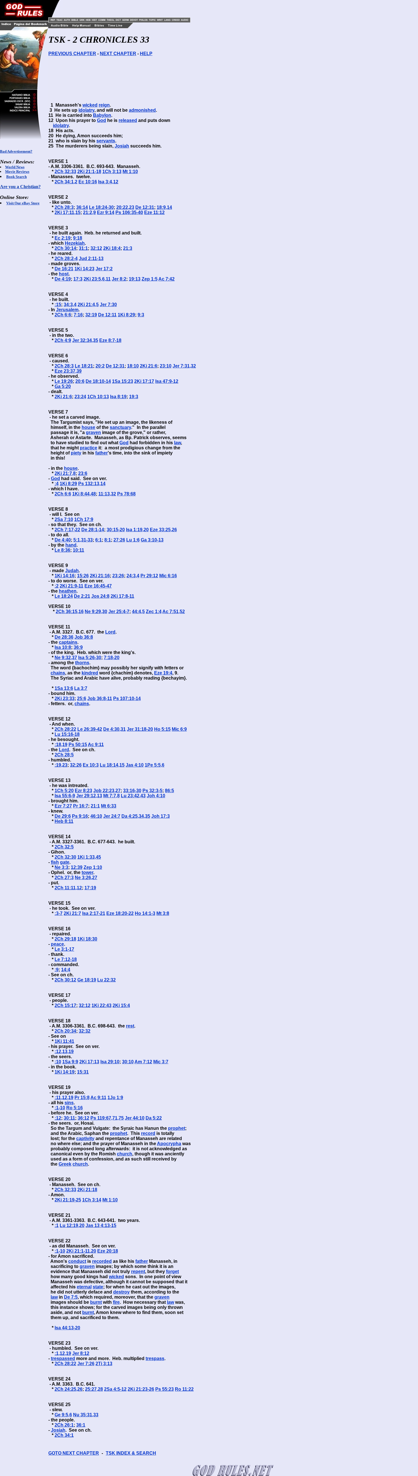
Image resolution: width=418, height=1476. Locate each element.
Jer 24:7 (111, 816)
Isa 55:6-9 (65, 795)
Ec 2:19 (63, 238)
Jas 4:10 (135, 765)
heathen (67, 591)
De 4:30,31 (114, 729)
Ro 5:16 (74, 1107)
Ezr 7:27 (63, 806)
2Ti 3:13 (104, 1363)
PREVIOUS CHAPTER (72, 53)
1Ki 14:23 (84, 268)
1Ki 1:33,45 (89, 857)
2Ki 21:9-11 (71, 586)
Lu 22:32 (106, 979)
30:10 (128, 1061)
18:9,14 (164, 207)
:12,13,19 (64, 1051)
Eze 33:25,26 (163, 529)
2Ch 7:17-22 (67, 529)
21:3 (127, 248)
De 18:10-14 (98, 381)
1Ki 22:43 (101, 1005)
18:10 (133, 366)
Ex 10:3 (91, 765)
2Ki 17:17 (144, 381)
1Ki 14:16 (65, 575)
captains (68, 642)
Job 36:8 (84, 637)
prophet (176, 1128)
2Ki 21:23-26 (141, 1389)
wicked (90, 105)
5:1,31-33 (83, 539)
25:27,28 (94, 1389)
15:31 (83, 1072)
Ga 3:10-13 (152, 539)
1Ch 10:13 (98, 396)
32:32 (84, 1031)
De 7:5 (71, 1297)
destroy (121, 1292)
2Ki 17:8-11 (122, 596)
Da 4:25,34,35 (135, 816)
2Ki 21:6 (148, 366)
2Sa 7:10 (64, 519)
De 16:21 (64, 268)
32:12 (96, 248)
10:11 (78, 550)
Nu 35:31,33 (85, 1414)
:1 (57, 1225)
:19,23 (61, 765)
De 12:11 (107, 314)
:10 (58, 1061)
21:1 (95, 806)
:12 (58, 1118)
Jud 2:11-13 (91, 258)
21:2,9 (89, 212)
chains (58, 672)
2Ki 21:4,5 (88, 304)
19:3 (133, 396)
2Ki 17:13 (89, 1061)
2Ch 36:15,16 (70, 611)
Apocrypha (169, 1143)
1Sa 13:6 (64, 688)
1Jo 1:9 (115, 1097)
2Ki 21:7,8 (65, 473)
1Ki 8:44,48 (84, 493)
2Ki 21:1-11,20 (81, 1251)
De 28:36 (64, 637)
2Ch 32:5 (64, 846)
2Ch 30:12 (65, 979)
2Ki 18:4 (112, 248)
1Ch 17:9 (83, 519)
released (128, 120)
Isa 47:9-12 (166, 381)
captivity (85, 1138)
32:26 (76, 765)
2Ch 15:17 (65, 1005)
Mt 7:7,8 (111, 795)
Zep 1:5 (150, 279)
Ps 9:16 (80, 816)
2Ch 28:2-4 (66, 258)
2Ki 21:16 (100, 575)
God (101, 120)
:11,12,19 (64, 1097)
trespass (155, 1358)
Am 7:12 (143, 1061)
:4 (57, 483)
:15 (58, 304)
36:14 (82, 207)
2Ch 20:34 (65, 1031)
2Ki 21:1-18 (89, 171)
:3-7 (59, 913)
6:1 (98, 539)
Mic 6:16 (168, 575)
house (88, 427)
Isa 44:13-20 (67, 1327)
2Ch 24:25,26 (68, 1389)
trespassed (63, 1358)
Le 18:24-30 (101, 207)
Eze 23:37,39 (68, 371)
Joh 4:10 (156, 795)
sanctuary (120, 427)
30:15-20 (116, 529)
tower (87, 872)
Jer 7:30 (108, 304)
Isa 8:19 (118, 396)
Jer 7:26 (85, 1363)
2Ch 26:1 (64, 1425)
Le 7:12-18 (66, 959)
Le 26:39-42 (89, 729)
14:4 (65, 969)
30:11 (69, 1118)
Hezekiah (75, 243)
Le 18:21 (84, 366)
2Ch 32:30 (65, 857)
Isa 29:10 (109, 1061)
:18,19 (61, 744)
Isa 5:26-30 (89, 657)
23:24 (80, 396)
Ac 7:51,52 (173, 611)
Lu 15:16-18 (67, 734)
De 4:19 (63, 279)
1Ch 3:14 (91, 1199)
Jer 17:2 (104, 268)
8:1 (107, 539)
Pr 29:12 (149, 575)
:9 (57, 969)
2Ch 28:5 (64, 754)
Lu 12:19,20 (72, 1225)
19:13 (134, 279)
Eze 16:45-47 (98, 586)
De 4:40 (63, 539)
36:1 (80, 1425)
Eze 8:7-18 (110, 340)
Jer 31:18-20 (140, 729)
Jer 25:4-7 (118, 611)
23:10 (165, 366)
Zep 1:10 (93, 867)
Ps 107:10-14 (127, 698)
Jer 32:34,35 (85, 340)
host (64, 273)
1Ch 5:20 (64, 790)
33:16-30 (132, 790)
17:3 (77, 279)
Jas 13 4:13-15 (101, 1225)
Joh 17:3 (160, 816)
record (148, 1133)
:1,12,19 (63, 1353)
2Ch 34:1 (64, 1435)
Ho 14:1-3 (145, 913)
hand (70, 545)
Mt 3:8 (162, 913)
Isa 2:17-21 (93, 913)
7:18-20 (111, 657)
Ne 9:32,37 (66, 657)
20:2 (100, 366)
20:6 (79, 381)
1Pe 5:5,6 (154, 765)
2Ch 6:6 (63, 314)
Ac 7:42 (166, 279)
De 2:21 (82, 596)
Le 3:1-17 (64, 949)
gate (64, 862)
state (98, 1286)
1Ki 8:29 (126, 314)
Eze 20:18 (107, 1251)
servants (105, 140)
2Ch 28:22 (65, 729)
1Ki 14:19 (65, 1072)
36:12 (83, 1118)
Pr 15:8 (82, 1097)
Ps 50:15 (78, 744)
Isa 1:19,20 (137, 529)
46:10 (96, 816)
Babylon (102, 115)
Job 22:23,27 (107, 790)
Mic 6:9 (179, 729)
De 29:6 (63, 816)
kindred (90, 672)
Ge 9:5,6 (63, 1414)
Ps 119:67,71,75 (107, 1118)
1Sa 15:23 (122, 381)
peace (57, 944)
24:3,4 (133, 575)
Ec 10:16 (87, 181)
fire (116, 1302)
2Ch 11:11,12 (68, 887)
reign (104, 105)
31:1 (83, 248)
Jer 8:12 (80, 1353)
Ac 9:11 (96, 744)
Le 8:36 (62, 550)
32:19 (91, 314)
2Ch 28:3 (64, 207)
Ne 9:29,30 (96, 611)
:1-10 (60, 1107)
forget (172, 1271)
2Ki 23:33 (65, 698)
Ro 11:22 (184, 1389)
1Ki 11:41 (64, 1041)
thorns (82, 662)
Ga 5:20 (63, 386)
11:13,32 (107, 493)
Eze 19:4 (163, 672)
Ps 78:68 (126, 493)
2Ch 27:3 (64, 877)
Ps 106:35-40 (129, 212)
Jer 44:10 (134, 1118)
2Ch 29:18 (65, 939)
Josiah (122, 146)
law (177, 442)
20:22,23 (125, 207)
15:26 (83, 575)
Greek (65, 1164)
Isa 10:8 (63, 647)
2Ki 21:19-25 (68, 1199)
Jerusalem (67, 309)
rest (130, 1026)
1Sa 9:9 (70, 1061)
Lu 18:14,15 (112, 765)
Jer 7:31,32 (184, 366)
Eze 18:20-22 (120, 913)
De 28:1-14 (92, 529)
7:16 (78, 314)
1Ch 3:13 (111, 171)
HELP (146, 53)
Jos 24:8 (100, 596)
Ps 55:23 (164, 1389)
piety (76, 453)
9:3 (141, 314)
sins (69, 1102)
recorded (102, 1261)
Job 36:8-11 (99, 698)
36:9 (78, 647)
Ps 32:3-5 (152, 790)
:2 (57, 586)
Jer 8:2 (119, 279)
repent (138, 1271)
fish (55, 862)
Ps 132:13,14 (91, 483)
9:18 (77, 238)
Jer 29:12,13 (89, 795)
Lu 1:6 (133, 539)
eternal (84, 1286)
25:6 (81, 698)
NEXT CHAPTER (118, 53)
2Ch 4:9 (63, 340)
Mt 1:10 (130, 171)
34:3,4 (70, 304)
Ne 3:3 (61, 867)
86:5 (169, 790)
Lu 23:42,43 (133, 795)
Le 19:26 (64, 381)
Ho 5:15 (162, 729)
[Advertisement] (129, 8)
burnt (96, 1302)
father (101, 453)
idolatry (86, 110)
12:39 (76, 867)
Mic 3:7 (160, 1061)
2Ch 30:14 (65, 248)
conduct (77, 1261)
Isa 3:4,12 (108, 181)
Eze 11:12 (154, 212)
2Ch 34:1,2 (66, 181)
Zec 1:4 (154, 611)
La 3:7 (80, 688)
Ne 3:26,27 (86, 877)
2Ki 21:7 (72, 913)
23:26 (118, 575)
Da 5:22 (154, 1118)
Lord (110, 632)
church (124, 1153)
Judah (72, 570)
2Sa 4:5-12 (115, 1389)
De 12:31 (144, 207)
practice (88, 447)
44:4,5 (138, 611)
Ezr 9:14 (105, 212)
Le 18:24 (64, 596)
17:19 (90, 887)
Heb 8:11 (64, 821)
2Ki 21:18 (87, 1189)
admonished (142, 110)
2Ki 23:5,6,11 (97, 279)
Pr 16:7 (80, 806)
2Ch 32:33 (65, 171)
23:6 (82, 473)
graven (93, 432)
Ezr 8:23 (83, 790)
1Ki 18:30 (87, 939)
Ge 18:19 (86, 979)
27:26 (119, 539)
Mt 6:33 (108, 806)
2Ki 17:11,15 (67, 212)
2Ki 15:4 (121, 1005)
